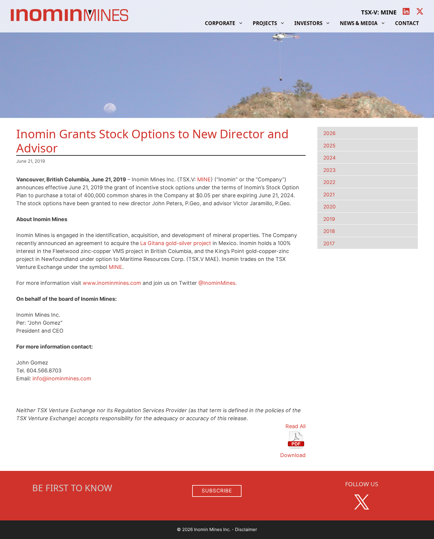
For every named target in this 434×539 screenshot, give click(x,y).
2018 (329, 231)
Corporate (220, 23)
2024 (329, 158)
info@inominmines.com (61, 378)
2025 (329, 146)
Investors (308, 23)
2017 (329, 244)
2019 (329, 219)
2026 (329, 133)
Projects (265, 23)
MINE (204, 179)
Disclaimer (246, 529)
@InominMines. (217, 283)
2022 (329, 182)
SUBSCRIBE (217, 491)
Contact (407, 23)
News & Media (359, 23)
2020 (329, 207)
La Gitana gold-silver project (175, 243)
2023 (329, 170)
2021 (329, 195)
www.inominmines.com (112, 283)
